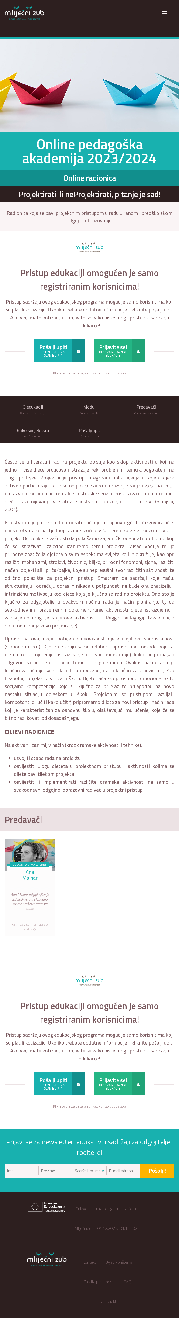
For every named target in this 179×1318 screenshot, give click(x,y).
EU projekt (107, 1301)
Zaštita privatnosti (98, 1282)
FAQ (127, 1282)
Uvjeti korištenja (118, 1262)
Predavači (23, 819)
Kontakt (89, 1262)
